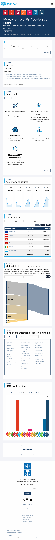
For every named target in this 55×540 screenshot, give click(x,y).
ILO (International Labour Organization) (11, 356)
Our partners (27, 506)
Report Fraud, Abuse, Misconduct (13, 530)
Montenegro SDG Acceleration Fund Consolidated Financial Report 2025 (24, 76)
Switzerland (12, 239)
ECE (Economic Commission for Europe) (11, 343)
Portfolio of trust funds (27, 504)
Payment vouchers (27, 519)
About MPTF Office (27, 513)
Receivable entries (27, 521)
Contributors (27, 509)
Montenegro (12, 243)
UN (9, 336)
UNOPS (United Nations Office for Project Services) (39, 361)
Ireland (11, 246)
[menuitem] (8, 32)
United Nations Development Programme (31, 537)
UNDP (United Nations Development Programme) (24, 366)
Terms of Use (9, 535)
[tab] (7, 34)
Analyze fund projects (27, 517)
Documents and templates (27, 523)
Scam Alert (9, 533)
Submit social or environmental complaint (15, 532)
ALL (21, 336)
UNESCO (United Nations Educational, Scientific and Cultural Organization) (39, 346)
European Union (13, 231)
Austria (11, 235)
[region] (27, 302)
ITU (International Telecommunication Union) (12, 362)
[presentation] (7, 34)
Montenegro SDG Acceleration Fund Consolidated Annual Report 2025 (23, 74)
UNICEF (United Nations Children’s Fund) (39, 355)
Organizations (27, 511)
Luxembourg (12, 250)
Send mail (27, 493)
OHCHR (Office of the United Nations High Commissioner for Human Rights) (25, 345)
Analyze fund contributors (27, 515)
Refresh (37, 392)
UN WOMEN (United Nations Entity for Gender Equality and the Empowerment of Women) (25, 356)
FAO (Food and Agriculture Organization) (11, 350)
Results (27, 526)
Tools (8, 31)
